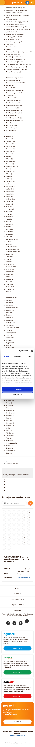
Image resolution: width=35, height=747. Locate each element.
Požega (8, 216)
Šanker (8, 428)
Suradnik (8, 425)
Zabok (8, 282)
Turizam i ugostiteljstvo (13, 62)
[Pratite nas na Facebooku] (8, 623)
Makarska (9, 186)
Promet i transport (11, 54)
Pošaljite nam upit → (17, 735)
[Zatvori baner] (32, 351)
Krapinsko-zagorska (12, 93)
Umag (8, 261)
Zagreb (8, 287)
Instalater (9, 338)
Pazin (7, 206)
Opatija (8, 201)
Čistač (8, 315)
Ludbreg (8, 184)
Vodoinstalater (10, 443)
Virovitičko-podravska (13, 118)
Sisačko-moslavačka (12, 110)
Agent (8, 300)
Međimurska (10, 98)
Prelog (8, 219)
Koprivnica (9, 171)
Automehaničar (10, 307)
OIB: (27, 571)
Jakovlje (8, 159)
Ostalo (8, 44)
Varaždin (8, 264)
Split (7, 244)
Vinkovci (8, 269)
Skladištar (9, 405)
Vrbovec (8, 277)
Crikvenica (9, 141)
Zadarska (9, 123)
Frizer (7, 335)
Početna (8, 462)
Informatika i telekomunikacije (15, 27)
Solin (7, 241)
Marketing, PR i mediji (12, 37)
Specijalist (9, 413)
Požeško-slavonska (12, 103)
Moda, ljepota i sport (12, 39)
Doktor (8, 320)
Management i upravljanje (14, 34)
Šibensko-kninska (11, 108)
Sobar (8, 408)
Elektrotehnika (10, 19)
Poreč (8, 214)
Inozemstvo (9, 130)
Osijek (8, 204)
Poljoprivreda (10, 47)
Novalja (8, 196)
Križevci (8, 174)
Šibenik (8, 254)
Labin (7, 179)
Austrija (8, 136)
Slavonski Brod (10, 239)
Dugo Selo (9, 151)
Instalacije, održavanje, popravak (16, 29)
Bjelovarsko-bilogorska (13, 78)
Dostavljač (9, 323)
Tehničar (8, 433)
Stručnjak (9, 423)
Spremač (9, 415)
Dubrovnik (9, 146)
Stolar (8, 418)
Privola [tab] (6, 356)
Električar (9, 325)
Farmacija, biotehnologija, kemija (16, 22)
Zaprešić (8, 289)
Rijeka (8, 224)
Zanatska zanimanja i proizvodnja (16, 64)
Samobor (9, 231)
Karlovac (8, 164)
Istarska (8, 85)
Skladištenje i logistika (13, 57)
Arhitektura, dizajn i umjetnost (15, 10)
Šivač (7, 430)
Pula (7, 221)
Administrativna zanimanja (14, 7)
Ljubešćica (9, 181)
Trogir (8, 259)
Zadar (8, 284)
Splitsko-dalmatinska (12, 113)
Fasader (8, 330)
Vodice (8, 274)
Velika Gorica (10, 266)
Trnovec (8, 256)
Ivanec (8, 156)
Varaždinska (10, 115)
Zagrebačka (10, 128)
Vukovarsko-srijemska (13, 120)
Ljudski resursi (10, 32)
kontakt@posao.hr (9, 713)
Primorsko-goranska (12, 105)
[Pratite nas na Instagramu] (21, 623)
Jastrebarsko (10, 161)
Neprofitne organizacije (13, 42)
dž (4, 517)
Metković (9, 189)
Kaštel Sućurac (10, 166)
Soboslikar (9, 410)
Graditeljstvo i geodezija (13, 24)
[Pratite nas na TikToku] (27, 622)
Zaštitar (8, 448)
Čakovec (8, 144)
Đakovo (8, 154)
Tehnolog (9, 435)
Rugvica (8, 229)
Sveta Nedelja (10, 246)
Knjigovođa (9, 343)
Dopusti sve (17, 389)
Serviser (8, 403)
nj (9, 527)
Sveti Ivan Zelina (11, 249)
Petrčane (8, 209)
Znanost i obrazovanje (13, 72)
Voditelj (8, 440)
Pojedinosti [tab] (17, 356)
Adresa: (20, 569)
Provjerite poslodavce (13, 463)
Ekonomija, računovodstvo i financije (17, 15)
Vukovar (8, 279)
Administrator (10, 297)
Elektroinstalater (11, 328)
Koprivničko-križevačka (13, 90)
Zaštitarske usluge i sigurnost (15, 67)
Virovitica (9, 271)
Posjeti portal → (17, 648)
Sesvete (8, 234)
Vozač (8, 445)
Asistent (8, 305)
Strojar (8, 420)
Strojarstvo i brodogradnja (14, 59)
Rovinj (8, 226)
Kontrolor (8, 348)
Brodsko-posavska (12, 80)
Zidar (7, 453)
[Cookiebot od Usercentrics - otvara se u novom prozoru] (20, 351)
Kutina (8, 176)
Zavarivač (9, 450)
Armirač (8, 302)
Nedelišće (9, 191)
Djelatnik (8, 317)
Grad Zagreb (10, 125)
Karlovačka (9, 88)
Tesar (7, 438)
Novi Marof (9, 199)
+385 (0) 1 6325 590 (10, 714)
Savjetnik (9, 400)
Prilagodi (16, 394)
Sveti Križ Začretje (12, 251)
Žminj (7, 292)
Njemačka (9, 194)
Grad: (23, 571)
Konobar (8, 345)
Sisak (7, 236)
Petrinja (8, 211)
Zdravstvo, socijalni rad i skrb (15, 69)
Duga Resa (9, 149)
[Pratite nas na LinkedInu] (14, 623)
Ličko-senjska (10, 95)
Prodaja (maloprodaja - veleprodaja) (17, 52)
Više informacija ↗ (24, 577)
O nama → (17, 721)
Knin (7, 169)
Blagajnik (8, 310)
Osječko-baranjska (12, 100)
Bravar (8, 312)
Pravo (8, 49)
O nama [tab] (28, 356)
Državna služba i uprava (13, 12)
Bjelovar (8, 139)
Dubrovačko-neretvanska (14, 83)
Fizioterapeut (10, 333)
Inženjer (8, 340)
